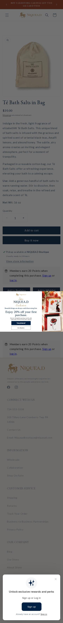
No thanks (21, 328)
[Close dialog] (62, 293)
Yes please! (21, 323)
